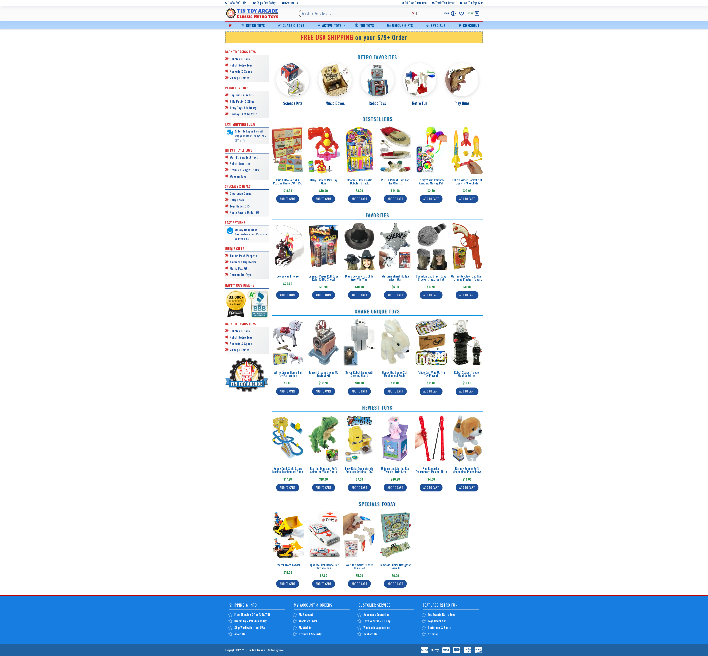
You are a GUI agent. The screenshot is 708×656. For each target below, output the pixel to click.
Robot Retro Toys (241, 65)
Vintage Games (239, 78)
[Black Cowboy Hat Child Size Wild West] (359, 246)
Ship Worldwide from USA (249, 627)
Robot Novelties (240, 163)
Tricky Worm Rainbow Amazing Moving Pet (431, 181)
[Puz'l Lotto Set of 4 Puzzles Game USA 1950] (288, 150)
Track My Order (308, 621)
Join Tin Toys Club (473, 3)
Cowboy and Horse (288, 276)
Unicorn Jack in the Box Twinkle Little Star (395, 470)
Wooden (235, 176)
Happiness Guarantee (376, 614)
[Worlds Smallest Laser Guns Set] (359, 535)
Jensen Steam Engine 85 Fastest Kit (323, 374)
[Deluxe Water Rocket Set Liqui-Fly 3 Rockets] (467, 150)
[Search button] (413, 13)
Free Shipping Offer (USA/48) (252, 614)
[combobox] (354, 13)
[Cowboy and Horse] (288, 246)
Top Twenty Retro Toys (441, 614)
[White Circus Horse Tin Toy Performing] (288, 342)
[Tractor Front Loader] (288, 535)
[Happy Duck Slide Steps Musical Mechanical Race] (288, 438)
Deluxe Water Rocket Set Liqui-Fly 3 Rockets (467, 181)
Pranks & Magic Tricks (244, 170)
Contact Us (291, 3)
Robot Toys (377, 103)
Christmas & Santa (439, 627)
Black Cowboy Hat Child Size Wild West (359, 278)
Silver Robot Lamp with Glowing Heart (359, 374)
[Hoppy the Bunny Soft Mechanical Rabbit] (395, 342)
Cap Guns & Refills (242, 95)
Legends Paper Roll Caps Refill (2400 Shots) (323, 278)
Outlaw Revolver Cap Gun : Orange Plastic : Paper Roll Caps (467, 279)
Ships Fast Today (265, 3)
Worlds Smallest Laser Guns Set (359, 566)
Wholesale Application (376, 627)
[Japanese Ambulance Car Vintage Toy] (324, 535)
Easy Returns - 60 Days (377, 621)
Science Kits (292, 103)
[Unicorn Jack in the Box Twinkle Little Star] (395, 438)
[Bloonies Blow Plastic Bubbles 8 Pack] (359, 150)
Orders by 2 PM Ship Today (250, 621)
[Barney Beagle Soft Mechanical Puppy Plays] (467, 438)
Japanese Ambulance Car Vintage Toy (323, 566)
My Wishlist (306, 627)
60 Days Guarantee (415, 3)
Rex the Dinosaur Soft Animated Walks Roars (323, 470)
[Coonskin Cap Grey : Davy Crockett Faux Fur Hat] (431, 246)
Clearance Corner (241, 193)
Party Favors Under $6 (244, 212)
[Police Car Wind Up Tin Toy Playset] (431, 342)
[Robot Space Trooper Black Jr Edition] (467, 342)
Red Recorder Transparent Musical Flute (431, 470)
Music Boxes (335, 103)
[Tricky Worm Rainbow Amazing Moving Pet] (431, 150)
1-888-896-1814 (237, 3)
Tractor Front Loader (287, 565)
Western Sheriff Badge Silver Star (395, 278)
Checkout (471, 25)
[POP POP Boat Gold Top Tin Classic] (395, 150)
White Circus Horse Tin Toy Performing (288, 374)
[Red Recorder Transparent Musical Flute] (431, 438)
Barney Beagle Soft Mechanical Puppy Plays (467, 470)
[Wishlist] (461, 13)
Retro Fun (419, 103)
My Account (306, 614)
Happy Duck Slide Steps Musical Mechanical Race (287, 470)
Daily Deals (237, 200)
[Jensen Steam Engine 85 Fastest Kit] (324, 342)
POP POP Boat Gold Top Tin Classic (395, 181)
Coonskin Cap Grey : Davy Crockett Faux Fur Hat (431, 278)
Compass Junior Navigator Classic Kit (395, 566)
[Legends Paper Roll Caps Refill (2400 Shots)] (324, 246)
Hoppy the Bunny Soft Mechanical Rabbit (395, 374)
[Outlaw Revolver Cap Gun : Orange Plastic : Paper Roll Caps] (467, 246)
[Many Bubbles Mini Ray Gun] (324, 150)
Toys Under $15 (240, 206)
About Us (239, 634)
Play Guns (461, 103)
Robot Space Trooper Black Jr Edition (467, 374)
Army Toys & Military (243, 108)
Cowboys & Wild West (243, 114)
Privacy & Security (310, 634)
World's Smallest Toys (244, 157)
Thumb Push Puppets (243, 256)
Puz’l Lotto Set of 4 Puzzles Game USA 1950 (287, 181)
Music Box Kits (239, 268)
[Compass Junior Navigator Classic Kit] (395, 535)
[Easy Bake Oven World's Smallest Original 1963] (359, 438)
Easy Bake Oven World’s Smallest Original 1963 (359, 470)
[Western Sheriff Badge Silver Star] (395, 246)
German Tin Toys (240, 275)
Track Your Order (445, 3)
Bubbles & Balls (240, 59)
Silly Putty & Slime (242, 101)
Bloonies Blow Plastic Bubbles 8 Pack (359, 181)
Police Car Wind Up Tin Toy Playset (431, 374)
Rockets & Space (241, 71)
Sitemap (433, 634)
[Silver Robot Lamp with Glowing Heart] (359, 342)
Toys (243, 176)
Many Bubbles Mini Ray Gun (323, 181)
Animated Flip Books (243, 262)
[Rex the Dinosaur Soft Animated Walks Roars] (324, 438)
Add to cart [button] (287, 199)
